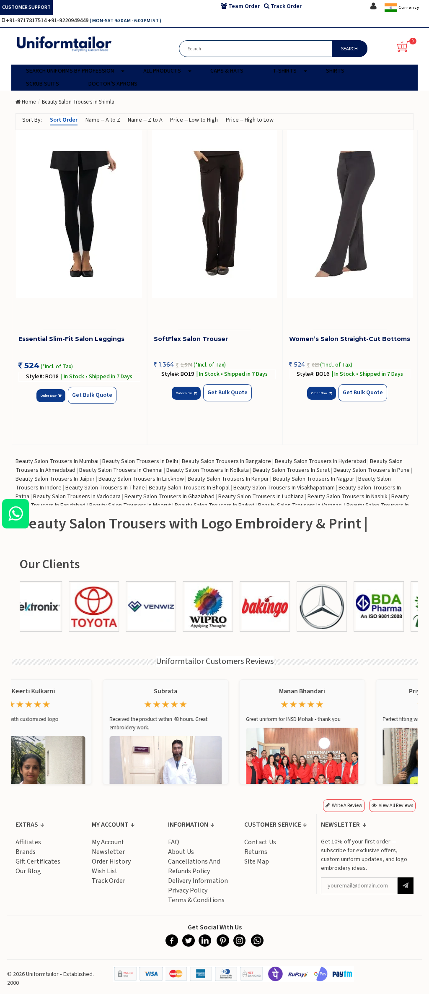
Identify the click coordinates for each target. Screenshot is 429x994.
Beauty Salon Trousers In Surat (291, 470)
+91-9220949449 (69, 20)
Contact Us (260, 842)
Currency (408, 7)
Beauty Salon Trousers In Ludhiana (261, 496)
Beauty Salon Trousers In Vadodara (77, 496)
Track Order (108, 880)
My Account (108, 842)
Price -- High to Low (250, 120)
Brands (26, 851)
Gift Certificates (38, 861)
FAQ (173, 842)
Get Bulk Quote (92, 395)
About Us (181, 851)
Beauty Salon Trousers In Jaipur (55, 479)
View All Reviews (396, 805)
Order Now (49, 395)
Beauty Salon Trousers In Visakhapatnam (284, 488)
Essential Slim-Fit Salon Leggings (71, 339)
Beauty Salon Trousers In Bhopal (189, 488)
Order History (111, 861)
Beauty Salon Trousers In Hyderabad (320, 461)
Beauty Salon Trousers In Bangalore (226, 461)
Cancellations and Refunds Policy (194, 866)
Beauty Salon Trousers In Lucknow (141, 479)
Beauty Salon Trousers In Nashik (348, 496)
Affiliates (28, 842)
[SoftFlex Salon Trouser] (214, 214)
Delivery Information (198, 880)
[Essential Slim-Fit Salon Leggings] (79, 214)
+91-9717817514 (27, 20)
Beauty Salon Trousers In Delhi (140, 461)
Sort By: (32, 120)
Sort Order (64, 120)
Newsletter (108, 851)
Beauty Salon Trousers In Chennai (121, 470)
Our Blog (28, 871)
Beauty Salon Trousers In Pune (371, 470)
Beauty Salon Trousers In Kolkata (207, 470)
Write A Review (347, 805)
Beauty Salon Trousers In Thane (105, 488)
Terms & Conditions (196, 900)
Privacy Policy (187, 890)
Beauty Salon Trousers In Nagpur (313, 479)
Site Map (256, 861)
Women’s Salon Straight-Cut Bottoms (349, 339)
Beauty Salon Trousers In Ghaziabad (169, 496)
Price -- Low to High (194, 120)
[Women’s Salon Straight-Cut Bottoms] (350, 214)
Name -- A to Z (102, 120)
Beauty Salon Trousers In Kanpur (228, 479)
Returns (255, 851)
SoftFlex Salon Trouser (191, 339)
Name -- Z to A (145, 120)
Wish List (105, 871)
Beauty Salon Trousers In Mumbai (57, 461)
